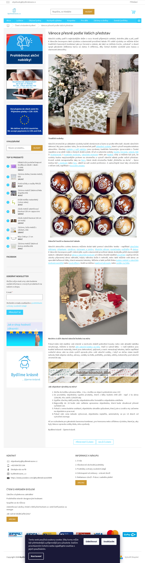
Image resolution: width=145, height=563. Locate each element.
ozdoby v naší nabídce (76, 149)
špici (83, 160)
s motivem (63, 163)
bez (75, 163)
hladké (110, 154)
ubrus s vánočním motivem (83, 255)
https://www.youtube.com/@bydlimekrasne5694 (31, 477)
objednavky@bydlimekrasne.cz (24, 461)
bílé (136, 152)
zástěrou (71, 249)
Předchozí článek (84, 442)
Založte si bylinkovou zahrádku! (20, 494)
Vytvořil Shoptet (131, 557)
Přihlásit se (15, 312)
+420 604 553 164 (18, 465)
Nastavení (36, 556)
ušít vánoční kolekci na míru (87, 346)
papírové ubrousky (103, 263)
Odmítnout (91, 541)
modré (116, 152)
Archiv (81, 482)
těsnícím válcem (102, 249)
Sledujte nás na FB (18, 469)
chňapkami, (62, 249)
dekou (135, 249)
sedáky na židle (122, 263)
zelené (131, 152)
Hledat (88, 11)
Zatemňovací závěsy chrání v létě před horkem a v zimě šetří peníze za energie (37, 508)
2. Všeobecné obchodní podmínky (89, 465)
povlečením (115, 249)
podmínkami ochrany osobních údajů (24, 304)
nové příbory (74, 263)
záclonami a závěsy (85, 249)
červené (123, 152)
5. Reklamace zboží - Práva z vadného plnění (94, 477)
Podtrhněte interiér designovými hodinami (24, 498)
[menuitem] (9, 20)
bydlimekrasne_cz (18, 473)
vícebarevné (55, 154)
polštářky (126, 249)
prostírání (121, 255)
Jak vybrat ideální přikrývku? (19, 514)
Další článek (104, 442)
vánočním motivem (90, 154)
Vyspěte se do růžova (16, 503)
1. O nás (78, 461)
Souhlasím (109, 541)
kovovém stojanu (77, 165)
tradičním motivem (72, 154)
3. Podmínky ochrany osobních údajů (90, 469)
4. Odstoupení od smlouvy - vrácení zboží (92, 473)
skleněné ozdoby (103, 146)
